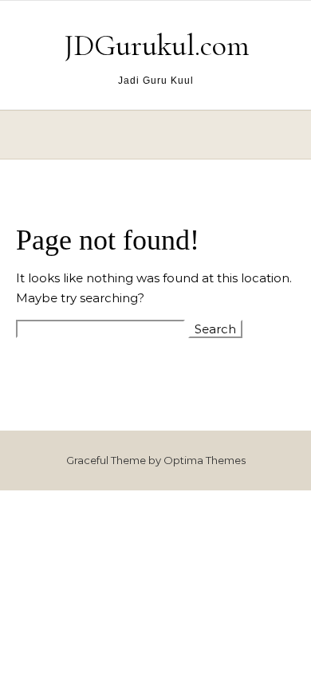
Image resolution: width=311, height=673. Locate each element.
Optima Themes (204, 460)
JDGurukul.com (157, 45)
